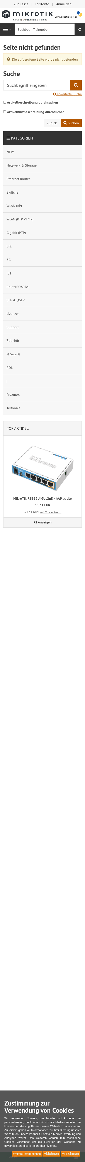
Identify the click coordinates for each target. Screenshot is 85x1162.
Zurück (52, 123)
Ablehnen (51, 1153)
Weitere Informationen (27, 1153)
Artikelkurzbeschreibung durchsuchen (36, 112)
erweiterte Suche (69, 94)
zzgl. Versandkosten (50, 512)
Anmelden (63, 4)
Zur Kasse (21, 4)
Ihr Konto (42, 4)
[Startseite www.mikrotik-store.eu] (42, 15)
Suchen (73, 123)
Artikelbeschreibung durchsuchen (32, 102)
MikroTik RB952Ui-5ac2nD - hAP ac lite (42, 498)
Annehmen (70, 1153)
